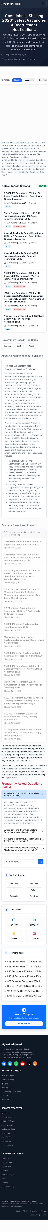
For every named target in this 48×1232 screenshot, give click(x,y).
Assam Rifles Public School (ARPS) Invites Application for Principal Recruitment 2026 (21, 256)
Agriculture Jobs (8, 1129)
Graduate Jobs (7, 1100)
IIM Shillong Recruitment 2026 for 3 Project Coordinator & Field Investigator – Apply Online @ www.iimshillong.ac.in (21, 575)
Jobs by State (7, 1125)
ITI (14, 890)
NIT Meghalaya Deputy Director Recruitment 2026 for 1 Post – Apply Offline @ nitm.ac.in (22, 611)
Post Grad (34, 896)
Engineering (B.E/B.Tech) (11, 1092)
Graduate (14, 896)
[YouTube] (22, 1063)
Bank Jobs (5, 1113)
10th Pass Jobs (7, 1076)
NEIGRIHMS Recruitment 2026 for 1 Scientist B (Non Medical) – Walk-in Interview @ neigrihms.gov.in (21, 276)
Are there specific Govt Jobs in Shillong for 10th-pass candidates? (22, 840)
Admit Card (6, 1158)
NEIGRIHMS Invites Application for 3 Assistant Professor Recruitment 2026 (23, 654)
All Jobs (17, 80)
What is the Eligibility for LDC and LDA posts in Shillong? (21, 794)
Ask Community (7, 1186)
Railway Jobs (6, 1117)
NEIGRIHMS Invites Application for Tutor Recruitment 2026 (21, 625)
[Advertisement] (24, 109)
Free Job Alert (7, 1145)
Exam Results (6, 1162)
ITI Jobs (4, 1084)
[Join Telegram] (10, 1063)
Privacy (25, 1211)
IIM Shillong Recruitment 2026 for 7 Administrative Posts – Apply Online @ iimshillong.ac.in (23, 685)
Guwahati (8, 346)
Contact (43, 1211)
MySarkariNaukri (11, 3)
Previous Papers (8, 1174)
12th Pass (34, 884)
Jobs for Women (8, 1137)
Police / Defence (8, 1121)
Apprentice (29, 80)
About (18, 1211)
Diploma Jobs (6, 1088)
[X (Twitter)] (29, 1063)
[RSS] (35, 1063)
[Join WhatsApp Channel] (16, 1063)
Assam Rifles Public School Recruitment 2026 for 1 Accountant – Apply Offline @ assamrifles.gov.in (24, 236)
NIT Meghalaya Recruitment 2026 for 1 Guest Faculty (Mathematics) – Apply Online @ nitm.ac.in (23, 732)
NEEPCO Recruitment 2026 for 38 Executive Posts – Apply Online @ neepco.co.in (21, 717)
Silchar (20, 346)
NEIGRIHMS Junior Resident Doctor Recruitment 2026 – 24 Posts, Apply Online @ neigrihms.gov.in (22, 557)
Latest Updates (7, 1133)
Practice (4, 1182)
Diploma (34, 890)
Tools (3, 1178)
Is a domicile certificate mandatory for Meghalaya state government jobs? (21, 848)
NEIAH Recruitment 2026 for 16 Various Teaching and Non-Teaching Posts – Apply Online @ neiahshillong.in (23, 701)
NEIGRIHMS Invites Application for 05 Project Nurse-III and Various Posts (22, 543)
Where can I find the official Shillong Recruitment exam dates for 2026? (20, 831)
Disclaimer (34, 1211)
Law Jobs (5, 1096)
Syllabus (4, 1170)
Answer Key (6, 1166)
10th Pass (14, 884)
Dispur (31, 346)
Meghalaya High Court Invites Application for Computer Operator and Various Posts (24, 640)
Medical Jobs (6, 1141)
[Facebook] (3, 1063)
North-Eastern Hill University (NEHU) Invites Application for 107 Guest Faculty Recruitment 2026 (22, 216)
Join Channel (24, 1023)
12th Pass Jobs (7, 1080)
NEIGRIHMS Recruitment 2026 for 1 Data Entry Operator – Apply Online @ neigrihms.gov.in (23, 669)
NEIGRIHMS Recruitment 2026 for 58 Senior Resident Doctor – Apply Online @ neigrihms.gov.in (23, 196)
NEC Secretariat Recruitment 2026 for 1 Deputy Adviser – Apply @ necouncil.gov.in (24, 319)
